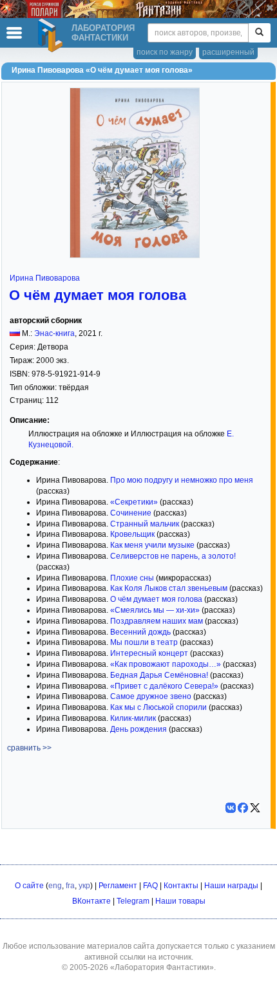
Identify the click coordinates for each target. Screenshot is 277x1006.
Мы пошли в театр (144, 642)
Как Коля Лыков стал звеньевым (168, 588)
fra (70, 885)
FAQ (150, 885)
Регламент (118, 885)
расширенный (228, 52)
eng (55, 885)
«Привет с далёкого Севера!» (164, 686)
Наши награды (231, 885)
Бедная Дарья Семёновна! (159, 675)
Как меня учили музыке (152, 545)
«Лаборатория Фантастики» (162, 967)
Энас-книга (54, 333)
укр (84, 885)
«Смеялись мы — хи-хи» (155, 610)
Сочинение (130, 512)
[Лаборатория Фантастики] (52, 35)
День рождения (138, 729)
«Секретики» (134, 502)
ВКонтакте (91, 901)
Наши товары (180, 901)
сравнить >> (29, 747)
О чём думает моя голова (97, 295)
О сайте (29, 885)
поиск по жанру (165, 52)
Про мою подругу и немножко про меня (181, 480)
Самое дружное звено (150, 696)
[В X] (255, 808)
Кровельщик (132, 534)
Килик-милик (133, 718)
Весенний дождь (140, 632)
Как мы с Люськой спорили (158, 707)
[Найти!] (259, 32)
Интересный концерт (149, 653)
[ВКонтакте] (230, 808)
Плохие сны (132, 577)
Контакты (181, 885)
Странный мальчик (144, 523)
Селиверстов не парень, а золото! (173, 556)
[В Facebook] (243, 808)
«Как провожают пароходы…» (165, 664)
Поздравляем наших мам (156, 621)
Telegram (133, 901)
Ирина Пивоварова (45, 278)
